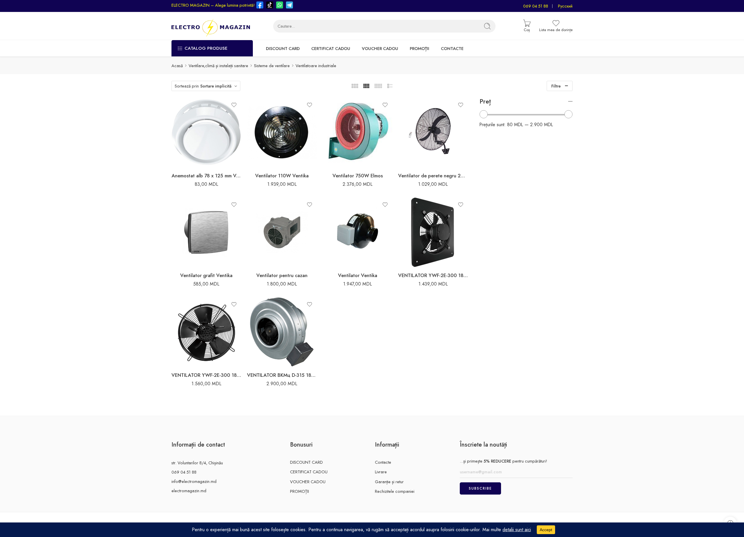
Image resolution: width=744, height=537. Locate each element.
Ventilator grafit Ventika (206, 275)
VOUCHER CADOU (380, 48)
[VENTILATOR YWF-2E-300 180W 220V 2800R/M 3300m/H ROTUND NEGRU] (206, 332)
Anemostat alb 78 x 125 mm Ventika (206, 175)
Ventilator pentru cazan (281, 275)
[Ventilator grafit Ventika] (206, 232)
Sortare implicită (215, 86)
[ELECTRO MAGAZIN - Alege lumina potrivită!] (210, 26)
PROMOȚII (419, 48)
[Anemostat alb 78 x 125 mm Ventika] (206, 132)
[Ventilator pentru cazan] (282, 232)
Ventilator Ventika (357, 275)
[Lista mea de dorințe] (234, 105)
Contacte (383, 462)
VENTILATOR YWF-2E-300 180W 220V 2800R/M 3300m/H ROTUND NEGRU (206, 375)
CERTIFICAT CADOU (330, 48)
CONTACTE (452, 48)
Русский (565, 6)
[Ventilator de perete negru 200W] (433, 132)
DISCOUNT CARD (283, 48)
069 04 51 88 (535, 6)
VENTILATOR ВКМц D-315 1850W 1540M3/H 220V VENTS (282, 375)
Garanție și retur (389, 482)
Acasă (177, 66)
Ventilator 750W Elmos (357, 175)
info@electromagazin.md (194, 481)
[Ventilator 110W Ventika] (282, 132)
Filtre (556, 86)
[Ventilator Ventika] (357, 232)
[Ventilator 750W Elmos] (357, 132)
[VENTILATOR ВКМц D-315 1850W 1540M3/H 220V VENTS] (282, 332)
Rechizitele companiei (394, 491)
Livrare (381, 472)
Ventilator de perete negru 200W (433, 175)
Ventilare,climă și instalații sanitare (218, 66)
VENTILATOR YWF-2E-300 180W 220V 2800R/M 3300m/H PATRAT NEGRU (433, 275)
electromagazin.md (188, 491)
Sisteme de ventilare (272, 66)
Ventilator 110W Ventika (282, 175)
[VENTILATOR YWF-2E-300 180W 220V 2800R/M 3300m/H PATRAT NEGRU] (433, 232)
